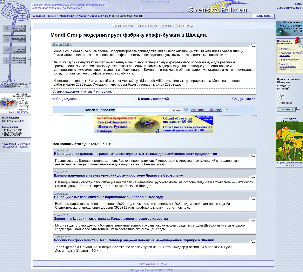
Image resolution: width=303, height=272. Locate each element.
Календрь (167, 25)
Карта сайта (262, 15)
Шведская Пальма (44, 15)
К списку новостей (153, 99)
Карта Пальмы (185, 25)
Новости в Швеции (90, 15)
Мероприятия (18, 28)
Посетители (19, 30)
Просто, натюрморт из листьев (290, 163)
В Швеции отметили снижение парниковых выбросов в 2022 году (108, 197)
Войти (298, 3)
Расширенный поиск (206, 110)
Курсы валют (9, 127)
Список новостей (123, 25)
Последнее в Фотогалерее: (289, 119)
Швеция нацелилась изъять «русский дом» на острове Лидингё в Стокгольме (118, 175)
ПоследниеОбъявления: (284, 42)
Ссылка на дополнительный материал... (82, 91)
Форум (21, 49)
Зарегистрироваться (289, 7)
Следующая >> (243, 99)
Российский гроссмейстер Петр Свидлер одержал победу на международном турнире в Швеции (134, 240)
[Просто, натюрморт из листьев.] (289, 160)
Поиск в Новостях (147, 25)
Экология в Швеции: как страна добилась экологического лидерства (111, 218)
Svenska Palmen (12, 86)
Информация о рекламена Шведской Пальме (16, 145)
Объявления (19, 51)
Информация (67, 15)
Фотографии (18, 38)
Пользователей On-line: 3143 (154, 1)
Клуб (22, 26)
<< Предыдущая (64, 99)
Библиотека (19, 58)
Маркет (21, 41)
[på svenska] (2, 2)
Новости (20, 62)
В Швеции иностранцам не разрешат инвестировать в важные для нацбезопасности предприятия (135, 154)
